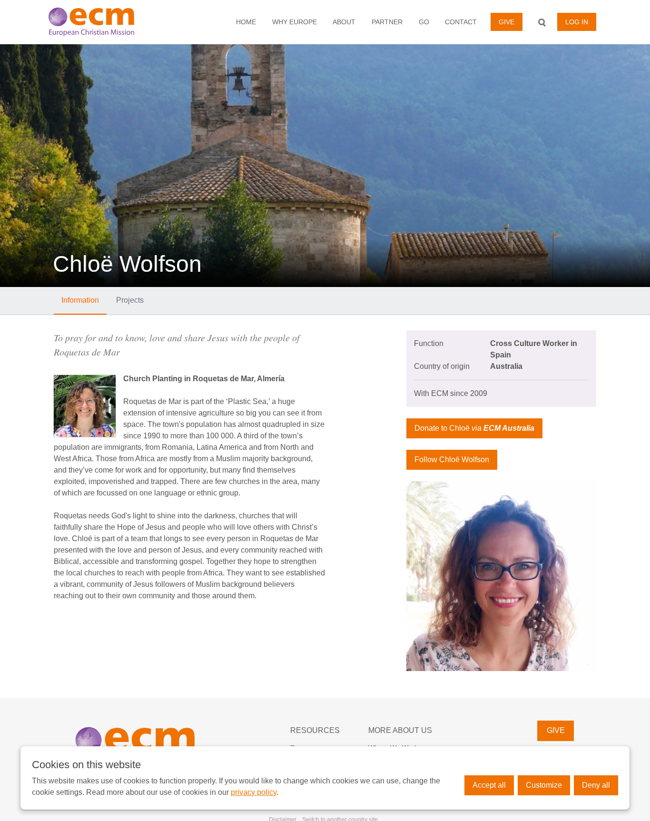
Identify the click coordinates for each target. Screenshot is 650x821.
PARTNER (387, 22)
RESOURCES (315, 730)
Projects (130, 300)
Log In (576, 22)
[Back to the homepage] (104, 22)
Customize (544, 785)
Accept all (489, 785)
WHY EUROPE (294, 22)
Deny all (596, 785)
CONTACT (461, 22)
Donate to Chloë (474, 428)
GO (424, 22)
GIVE (506, 22)
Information (80, 300)
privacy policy (253, 792)
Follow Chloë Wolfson (451, 459)
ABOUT (344, 22)
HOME (246, 22)
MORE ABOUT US (400, 730)
